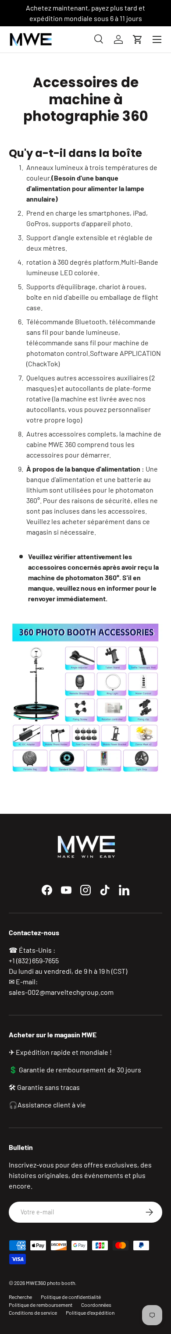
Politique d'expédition (90, 1312)
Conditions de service (33, 1312)
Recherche (20, 1297)
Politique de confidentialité (71, 1297)
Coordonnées (96, 1305)
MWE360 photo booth (50, 1283)
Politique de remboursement (40, 1305)
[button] (137, 39)
